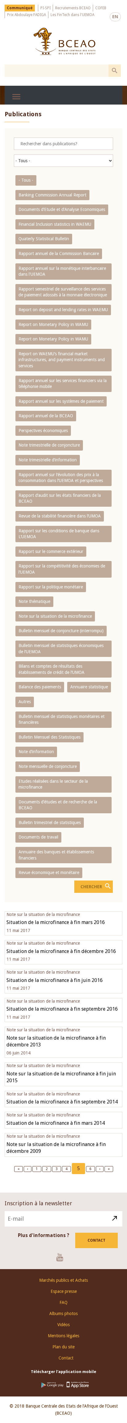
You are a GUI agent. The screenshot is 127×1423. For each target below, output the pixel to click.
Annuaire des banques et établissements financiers (56, 854)
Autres (24, 701)
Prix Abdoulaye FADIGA (26, 15)
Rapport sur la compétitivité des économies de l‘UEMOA (61, 569)
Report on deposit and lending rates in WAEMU (63, 309)
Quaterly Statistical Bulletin (43, 238)
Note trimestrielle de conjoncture (49, 445)
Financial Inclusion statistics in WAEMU (54, 224)
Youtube (62, 1257)
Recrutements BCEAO (73, 8)
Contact (96, 1240)
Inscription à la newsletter (38, 1203)
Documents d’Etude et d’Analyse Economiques (61, 209)
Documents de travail (38, 837)
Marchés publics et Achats (63, 1280)
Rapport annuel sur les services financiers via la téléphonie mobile (62, 383)
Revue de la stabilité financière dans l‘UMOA (59, 516)
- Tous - (25, 180)
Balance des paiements (39, 686)
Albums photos (63, 1313)
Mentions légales (63, 1335)
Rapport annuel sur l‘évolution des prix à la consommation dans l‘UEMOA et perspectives (60, 477)
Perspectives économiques (43, 430)
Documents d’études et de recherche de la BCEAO (57, 804)
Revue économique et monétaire (48, 872)
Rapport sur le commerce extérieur (50, 551)
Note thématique (34, 601)
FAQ (63, 1302)
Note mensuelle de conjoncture (47, 766)
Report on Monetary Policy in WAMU (53, 324)
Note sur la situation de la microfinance (55, 616)
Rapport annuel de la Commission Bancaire (58, 253)
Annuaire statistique (89, 686)
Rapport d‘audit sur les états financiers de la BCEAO (59, 498)
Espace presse (64, 1291)
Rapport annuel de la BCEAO (45, 415)
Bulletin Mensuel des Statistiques (49, 737)
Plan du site (63, 1346)
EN (115, 16)
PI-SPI (45, 8)
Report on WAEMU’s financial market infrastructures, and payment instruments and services (61, 359)
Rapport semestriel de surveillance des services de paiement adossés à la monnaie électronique (62, 292)
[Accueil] (64, 41)
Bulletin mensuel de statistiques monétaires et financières (61, 719)
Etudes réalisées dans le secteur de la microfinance (53, 784)
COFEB (100, 8)
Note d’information (36, 751)
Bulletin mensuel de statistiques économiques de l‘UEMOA (61, 648)
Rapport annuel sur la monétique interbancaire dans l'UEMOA (62, 271)
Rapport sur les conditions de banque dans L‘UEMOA (58, 533)
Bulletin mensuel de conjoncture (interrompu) (61, 630)
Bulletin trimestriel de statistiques (49, 822)
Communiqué (20, 8)
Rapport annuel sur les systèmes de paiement (61, 401)
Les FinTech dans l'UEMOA (72, 15)
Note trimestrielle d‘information (47, 459)
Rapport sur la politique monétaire (50, 586)
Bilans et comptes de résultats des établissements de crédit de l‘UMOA (51, 669)
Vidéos (63, 1324)
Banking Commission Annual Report (52, 194)
